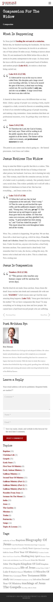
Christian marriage (31, 545)
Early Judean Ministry (12, 470)
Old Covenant (15, 579)
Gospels (6, 459)
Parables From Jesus (11, 493)
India (5, 500)
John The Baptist (11, 564)
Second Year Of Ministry (13, 478)
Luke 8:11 (23, 66)
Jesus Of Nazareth (24, 560)
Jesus (5, 504)
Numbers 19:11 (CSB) (18, 272)
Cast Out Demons (18, 545)
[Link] (9, 3)
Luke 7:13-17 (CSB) (17, 195)
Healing (25, 556)
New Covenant (15, 576)
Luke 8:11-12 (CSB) (17, 74)
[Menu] (50, 3)
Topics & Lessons (10, 527)
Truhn (5, 515)
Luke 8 (6, 571)
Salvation (37, 579)
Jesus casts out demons (11, 560)
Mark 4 (14, 572)
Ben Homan (8, 347)
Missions (6, 512)
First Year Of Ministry (12, 466)
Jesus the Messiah (38, 560)
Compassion (8, 24)
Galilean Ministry (10, 474)
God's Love (10, 556)
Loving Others (40, 568)
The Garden (8, 508)
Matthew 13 (30, 571)
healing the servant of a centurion (30, 41)
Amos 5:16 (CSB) (16, 125)
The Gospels (12, 587)
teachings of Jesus (33, 583)
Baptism (6, 451)
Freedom (41, 552)
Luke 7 (47, 568)
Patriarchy (7, 519)
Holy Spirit (35, 556)
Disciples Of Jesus (17, 548)
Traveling (24, 587)
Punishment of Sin (26, 579)
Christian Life (9, 455)
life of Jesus (28, 567)
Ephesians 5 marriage (41, 548)
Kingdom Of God (30, 563)
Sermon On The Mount (13, 496)
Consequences (7, 548)
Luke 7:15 (26, 298)
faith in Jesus (8, 552)
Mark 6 (20, 572)
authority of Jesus (9, 540)
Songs (5, 523)
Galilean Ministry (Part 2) (13, 485)
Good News (17, 556)
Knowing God (16, 568)
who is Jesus (32, 588)
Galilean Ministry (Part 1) (13, 481)
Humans (43, 556)
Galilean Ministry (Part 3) (13, 489)
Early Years (8, 462)
